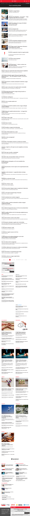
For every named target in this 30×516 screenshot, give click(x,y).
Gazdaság (3, 403)
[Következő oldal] (23, 260)
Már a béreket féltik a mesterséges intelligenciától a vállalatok (7, 444)
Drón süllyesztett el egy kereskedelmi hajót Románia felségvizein (7, 276)
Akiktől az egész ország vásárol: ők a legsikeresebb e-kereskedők (14, 87)
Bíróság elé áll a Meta (5, 495)
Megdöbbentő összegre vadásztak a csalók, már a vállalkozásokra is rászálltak (8, 449)
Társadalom (18, 403)
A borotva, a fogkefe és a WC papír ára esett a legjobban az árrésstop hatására (15, 147)
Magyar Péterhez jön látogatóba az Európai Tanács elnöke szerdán (21, 276)
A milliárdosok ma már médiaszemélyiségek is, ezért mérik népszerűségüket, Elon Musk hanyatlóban (12, 237)
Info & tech (3, 463)
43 (22, 259)
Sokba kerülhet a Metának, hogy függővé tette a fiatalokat (8, 389)
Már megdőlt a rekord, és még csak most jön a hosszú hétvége (8, 344)
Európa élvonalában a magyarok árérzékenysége (11, 127)
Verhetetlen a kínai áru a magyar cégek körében (11, 256)
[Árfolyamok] (26, 1)
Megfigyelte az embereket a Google (8, 178)
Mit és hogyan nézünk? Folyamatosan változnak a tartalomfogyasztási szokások (17, 47)
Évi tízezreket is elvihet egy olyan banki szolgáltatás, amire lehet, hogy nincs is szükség (8, 338)
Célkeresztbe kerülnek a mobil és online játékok (11, 217)
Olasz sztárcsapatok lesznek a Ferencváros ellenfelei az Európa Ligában (21, 306)
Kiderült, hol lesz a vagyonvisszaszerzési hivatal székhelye (22, 281)
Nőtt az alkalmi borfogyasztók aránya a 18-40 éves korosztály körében (15, 207)
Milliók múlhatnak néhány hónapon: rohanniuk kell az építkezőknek (7, 370)
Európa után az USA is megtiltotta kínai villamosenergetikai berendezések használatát (9, 469)
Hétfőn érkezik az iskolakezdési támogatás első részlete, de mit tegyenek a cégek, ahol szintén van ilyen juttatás (21, 479)
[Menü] (1, 1)
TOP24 (17, 274)
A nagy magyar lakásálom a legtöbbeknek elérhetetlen (7, 291)
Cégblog (3, 376)
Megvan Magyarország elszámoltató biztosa (7, 281)
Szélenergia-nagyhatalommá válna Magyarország (6, 341)
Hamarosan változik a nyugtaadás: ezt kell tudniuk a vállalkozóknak (7, 372)
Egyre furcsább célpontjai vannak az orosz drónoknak (21, 316)
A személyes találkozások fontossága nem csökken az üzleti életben (15, 247)
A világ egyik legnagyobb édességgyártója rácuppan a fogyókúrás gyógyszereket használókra (7, 479)
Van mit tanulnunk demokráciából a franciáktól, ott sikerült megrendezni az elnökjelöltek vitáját (8, 301)
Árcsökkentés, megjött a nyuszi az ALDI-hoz (10, 232)
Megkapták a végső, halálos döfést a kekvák (21, 370)
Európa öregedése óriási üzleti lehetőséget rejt (22, 425)
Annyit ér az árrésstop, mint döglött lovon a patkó (17, 34)
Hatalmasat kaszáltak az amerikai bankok (21, 339)
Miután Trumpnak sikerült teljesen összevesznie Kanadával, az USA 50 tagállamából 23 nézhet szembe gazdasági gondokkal (8, 294)
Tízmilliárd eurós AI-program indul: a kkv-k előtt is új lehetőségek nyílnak (8, 452)
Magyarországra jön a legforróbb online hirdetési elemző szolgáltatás (15, 70)
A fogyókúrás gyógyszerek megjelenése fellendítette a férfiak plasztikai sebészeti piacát (8, 279)
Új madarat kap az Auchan (7, 122)
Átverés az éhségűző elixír (13, 28)
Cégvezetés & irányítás (19, 463)
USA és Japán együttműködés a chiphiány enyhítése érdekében (9, 465)
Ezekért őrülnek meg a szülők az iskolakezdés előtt (9, 492)
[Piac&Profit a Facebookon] (7, 509)
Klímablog (17, 376)
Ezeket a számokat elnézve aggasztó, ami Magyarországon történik (21, 416)
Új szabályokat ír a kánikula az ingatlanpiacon (22, 394)
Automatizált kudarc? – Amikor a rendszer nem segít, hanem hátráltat (17, 65)
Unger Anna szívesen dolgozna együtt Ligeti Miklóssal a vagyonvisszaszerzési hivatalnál (21, 286)
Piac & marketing (10, 268)
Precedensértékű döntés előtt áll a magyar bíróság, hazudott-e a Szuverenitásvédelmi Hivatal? (14, 92)
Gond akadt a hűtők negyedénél (14, 58)
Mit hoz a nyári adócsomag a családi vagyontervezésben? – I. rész (6, 283)
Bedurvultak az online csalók (7, 117)
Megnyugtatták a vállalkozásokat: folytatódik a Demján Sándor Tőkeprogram (22, 341)
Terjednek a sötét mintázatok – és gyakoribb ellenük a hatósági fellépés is (13, 173)
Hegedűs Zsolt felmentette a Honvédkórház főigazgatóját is (21, 279)
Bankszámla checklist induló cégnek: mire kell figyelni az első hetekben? (23, 469)
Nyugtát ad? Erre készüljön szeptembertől (7, 367)
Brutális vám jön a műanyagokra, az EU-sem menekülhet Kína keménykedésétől (13, 162)
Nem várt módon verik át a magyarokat (9, 241)
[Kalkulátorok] (24, 1)
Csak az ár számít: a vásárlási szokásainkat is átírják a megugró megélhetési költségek (14, 203)
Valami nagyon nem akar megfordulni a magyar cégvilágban (23, 465)
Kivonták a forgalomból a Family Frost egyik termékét (18, 53)
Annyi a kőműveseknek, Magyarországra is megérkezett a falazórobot (15, 188)
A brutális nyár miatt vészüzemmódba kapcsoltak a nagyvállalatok (23, 473)
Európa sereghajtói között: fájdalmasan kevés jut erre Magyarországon (7, 333)
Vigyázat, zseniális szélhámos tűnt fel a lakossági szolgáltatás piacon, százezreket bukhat (15, 213)
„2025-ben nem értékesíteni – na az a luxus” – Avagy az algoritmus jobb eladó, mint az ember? (18, 17)
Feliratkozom (12, 265)
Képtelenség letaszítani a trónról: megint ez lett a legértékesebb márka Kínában (15, 167)
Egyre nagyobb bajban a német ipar (20, 480)
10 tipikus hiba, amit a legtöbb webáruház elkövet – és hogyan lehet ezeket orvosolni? (14, 112)
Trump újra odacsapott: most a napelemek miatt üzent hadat (22, 399)
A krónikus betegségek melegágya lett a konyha (17, 40)
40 (18, 259)
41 (19, 259)
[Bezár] (29, 507)
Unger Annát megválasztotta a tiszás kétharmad (22, 311)
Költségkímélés (4, 320)
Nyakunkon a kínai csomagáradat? (8, 137)
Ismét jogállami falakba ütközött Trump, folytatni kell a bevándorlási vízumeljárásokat (22, 368)
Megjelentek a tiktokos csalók (7, 183)
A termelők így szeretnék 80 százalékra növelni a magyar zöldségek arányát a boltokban (14, 106)
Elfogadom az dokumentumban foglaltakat (20, 514)
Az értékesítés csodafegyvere (7, 96)
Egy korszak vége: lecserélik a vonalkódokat (10, 152)
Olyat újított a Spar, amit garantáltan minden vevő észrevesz (13, 156)
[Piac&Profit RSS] (8, 509)
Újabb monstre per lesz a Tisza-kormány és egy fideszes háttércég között (22, 372)
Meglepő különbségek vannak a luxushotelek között (21, 389)
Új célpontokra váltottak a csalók (8, 227)
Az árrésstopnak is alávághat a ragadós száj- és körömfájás (13, 222)
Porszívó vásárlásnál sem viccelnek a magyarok (11, 197)
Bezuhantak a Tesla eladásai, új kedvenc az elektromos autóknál (14, 141)
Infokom (3, 431)
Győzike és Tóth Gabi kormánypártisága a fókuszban (11, 192)
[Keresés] (28, 1)
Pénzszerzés (18, 320)
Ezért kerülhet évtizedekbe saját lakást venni (21, 337)
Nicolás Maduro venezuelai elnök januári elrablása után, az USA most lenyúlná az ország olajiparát (8, 298)
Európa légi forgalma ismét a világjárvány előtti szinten (8, 286)
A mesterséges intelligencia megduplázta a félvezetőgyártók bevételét (9, 473)
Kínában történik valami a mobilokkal (8, 488)
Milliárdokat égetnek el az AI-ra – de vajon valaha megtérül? (8, 454)
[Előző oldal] (5, 260)
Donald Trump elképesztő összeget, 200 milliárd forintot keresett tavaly (17, 24)
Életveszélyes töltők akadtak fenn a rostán (10, 131)
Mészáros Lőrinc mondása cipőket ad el (9, 101)
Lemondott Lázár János (19, 423)
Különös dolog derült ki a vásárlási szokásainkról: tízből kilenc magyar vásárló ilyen (15, 82)
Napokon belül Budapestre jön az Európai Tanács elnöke (22, 309)
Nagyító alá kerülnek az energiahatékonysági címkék (12, 251)
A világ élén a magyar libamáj (14, 10)
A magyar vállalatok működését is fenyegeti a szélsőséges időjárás (21, 397)
